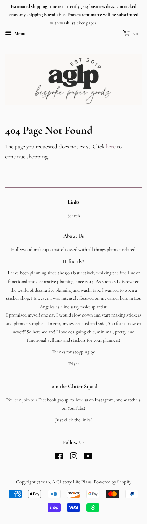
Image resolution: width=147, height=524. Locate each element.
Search (73, 216)
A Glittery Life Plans (72, 482)
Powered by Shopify (112, 482)
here (111, 146)
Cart (137, 34)
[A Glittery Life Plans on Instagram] (73, 457)
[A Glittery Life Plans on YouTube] (88, 457)
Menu (19, 34)
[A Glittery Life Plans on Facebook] (59, 457)
